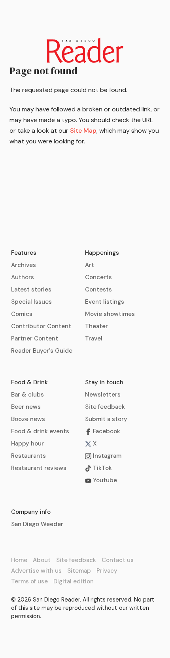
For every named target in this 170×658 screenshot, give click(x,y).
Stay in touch (104, 382)
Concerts (98, 277)
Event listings (104, 302)
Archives (23, 265)
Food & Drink (29, 382)
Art (89, 265)
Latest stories (31, 289)
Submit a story (106, 419)
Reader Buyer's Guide (41, 351)
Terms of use (29, 581)
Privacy (106, 571)
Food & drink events (40, 431)
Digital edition (73, 581)
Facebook (105, 431)
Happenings (102, 253)
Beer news (26, 407)
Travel (93, 338)
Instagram (106, 456)
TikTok (101, 468)
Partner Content (34, 338)
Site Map (83, 130)
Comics (21, 314)
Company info (31, 512)
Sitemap (79, 571)
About (42, 560)
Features (23, 253)
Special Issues (31, 302)
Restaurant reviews (38, 468)
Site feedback (105, 407)
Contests (98, 289)
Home (19, 560)
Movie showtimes (110, 314)
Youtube (104, 480)
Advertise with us (36, 571)
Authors (22, 277)
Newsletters (103, 395)
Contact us (118, 560)
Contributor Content (41, 326)
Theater (96, 326)
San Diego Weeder (37, 524)
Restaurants (28, 456)
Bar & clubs (27, 395)
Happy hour (27, 443)
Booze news (28, 419)
